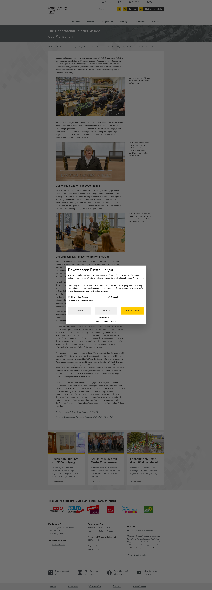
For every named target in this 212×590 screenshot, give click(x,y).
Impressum (100, 321)
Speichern (106, 310)
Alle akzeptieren (132, 310)
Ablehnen (79, 310)
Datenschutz (111, 321)
